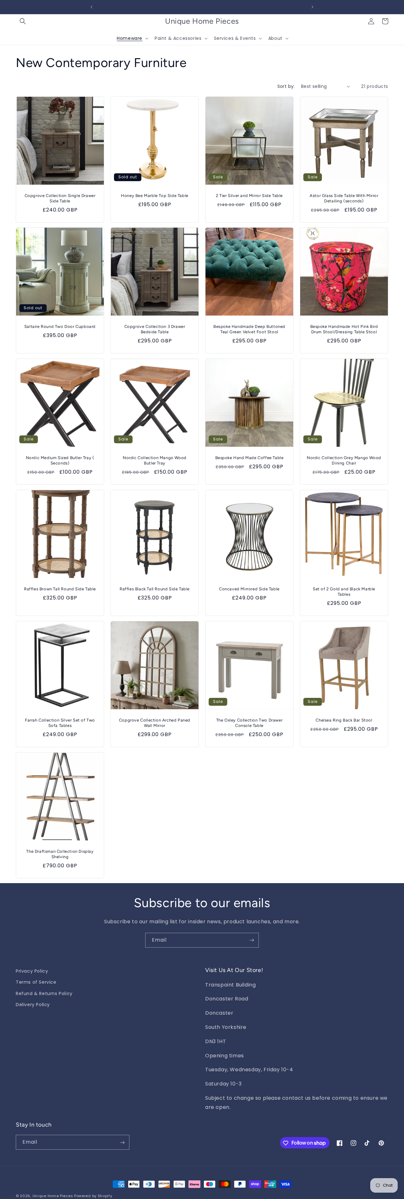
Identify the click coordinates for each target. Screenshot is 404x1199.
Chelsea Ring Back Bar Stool (344, 720)
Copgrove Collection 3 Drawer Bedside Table (154, 329)
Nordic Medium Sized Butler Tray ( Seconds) (60, 460)
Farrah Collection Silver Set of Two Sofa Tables (60, 723)
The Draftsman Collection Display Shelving (59, 854)
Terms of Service (36, 982)
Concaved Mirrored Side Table (249, 589)
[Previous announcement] (91, 7)
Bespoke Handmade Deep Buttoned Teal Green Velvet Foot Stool (249, 329)
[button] (23, 21)
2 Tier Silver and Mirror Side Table (249, 195)
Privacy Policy (32, 971)
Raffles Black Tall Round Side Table (155, 589)
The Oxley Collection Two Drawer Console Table (249, 723)
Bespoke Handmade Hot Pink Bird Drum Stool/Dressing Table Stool (344, 329)
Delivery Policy (33, 1004)
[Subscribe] (251, 940)
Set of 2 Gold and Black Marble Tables (344, 592)
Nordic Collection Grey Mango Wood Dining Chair (344, 460)
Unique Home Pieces (53, 1195)
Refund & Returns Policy (44, 993)
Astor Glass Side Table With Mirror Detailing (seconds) (344, 198)
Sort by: (286, 86)
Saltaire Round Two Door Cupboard (60, 326)
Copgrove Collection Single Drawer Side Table (60, 198)
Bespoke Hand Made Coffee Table (249, 457)
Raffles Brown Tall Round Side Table (60, 589)
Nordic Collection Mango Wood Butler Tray (155, 460)
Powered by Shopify (93, 1195)
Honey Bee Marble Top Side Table (154, 195)
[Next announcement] (312, 7)
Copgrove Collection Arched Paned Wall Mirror (154, 723)
